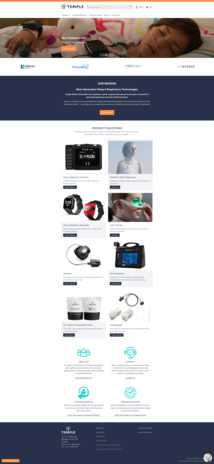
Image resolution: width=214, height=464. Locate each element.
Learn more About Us (83, 378)
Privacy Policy (101, 441)
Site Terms (100, 436)
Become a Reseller (145, 428)
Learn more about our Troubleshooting (130, 415)
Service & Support (145, 432)
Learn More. (69, 49)
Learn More (107, 112)
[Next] (211, 38)
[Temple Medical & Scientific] (74, 7)
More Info (115, 187)
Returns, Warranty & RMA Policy (108, 445)
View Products (70, 187)
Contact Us (130, 378)
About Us (99, 428)
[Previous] (2, 38)
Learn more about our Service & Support (83, 415)
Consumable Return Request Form (109, 449)
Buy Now (115, 235)
